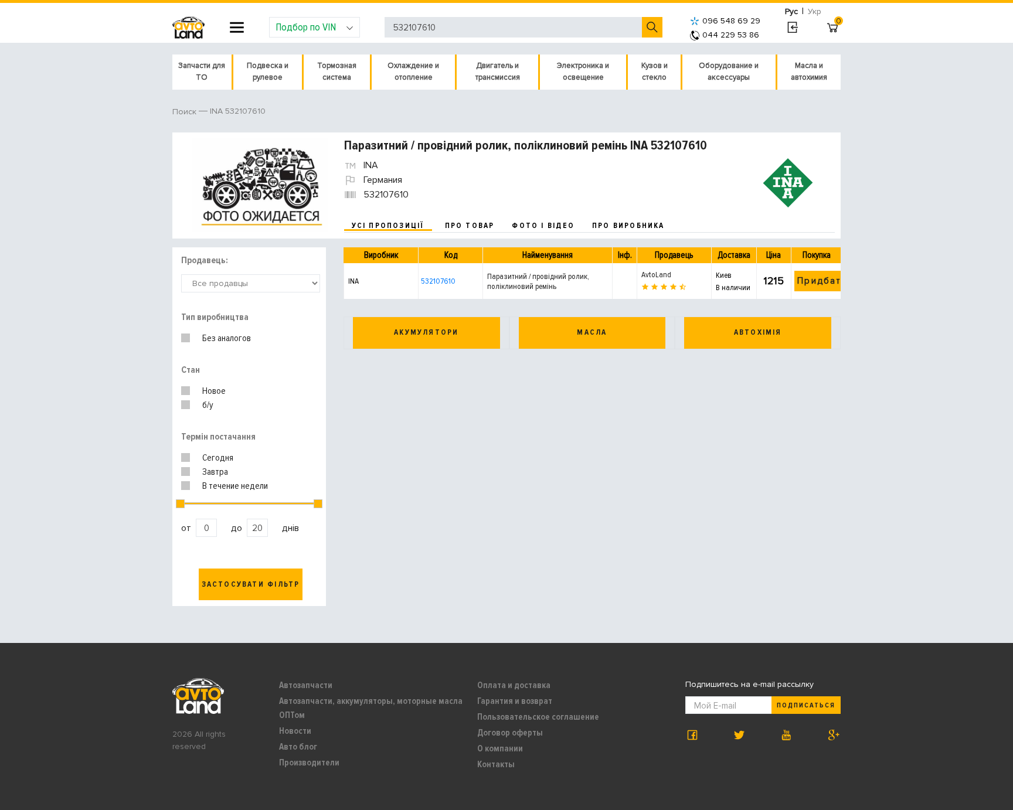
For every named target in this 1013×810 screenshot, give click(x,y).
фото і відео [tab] (543, 225)
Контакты (496, 764)
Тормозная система (336, 71)
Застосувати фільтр (251, 584)
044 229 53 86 (730, 35)
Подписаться (806, 705)
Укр (814, 11)
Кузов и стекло (654, 71)
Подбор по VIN (306, 27)
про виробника (628, 225)
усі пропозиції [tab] (388, 225)
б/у (207, 405)
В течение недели (235, 486)
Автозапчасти (305, 685)
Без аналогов (226, 338)
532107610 (438, 281)
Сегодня (217, 458)
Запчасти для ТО (201, 71)
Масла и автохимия (809, 71)
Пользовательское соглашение (538, 717)
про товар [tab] (470, 225)
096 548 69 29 (731, 21)
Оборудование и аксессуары (729, 71)
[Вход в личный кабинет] (792, 27)
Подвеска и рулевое (267, 71)
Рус (791, 11)
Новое (214, 391)
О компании (500, 748)
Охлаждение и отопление (413, 71)
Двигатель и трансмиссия (497, 71)
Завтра (215, 472)
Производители (309, 762)
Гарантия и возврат (514, 701)
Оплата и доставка (513, 685)
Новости (295, 731)
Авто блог (298, 746)
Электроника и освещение (583, 71)
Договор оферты (510, 732)
